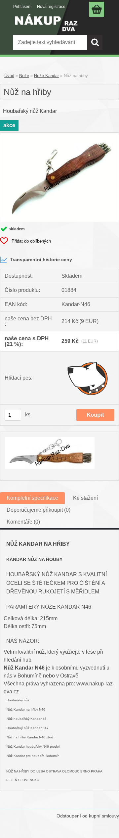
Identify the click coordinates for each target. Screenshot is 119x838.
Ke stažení (85, 498)
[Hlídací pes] (87, 378)
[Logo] (46, 27)
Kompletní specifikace (32, 498)
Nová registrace (51, 6)
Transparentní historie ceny (41, 259)
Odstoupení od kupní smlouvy (88, 815)
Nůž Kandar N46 (24, 668)
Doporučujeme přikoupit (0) (38, 510)
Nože (24, 75)
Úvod (9, 75)
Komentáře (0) (23, 522)
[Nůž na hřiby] (59, 135)
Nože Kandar (46, 75)
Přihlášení (22, 6)
